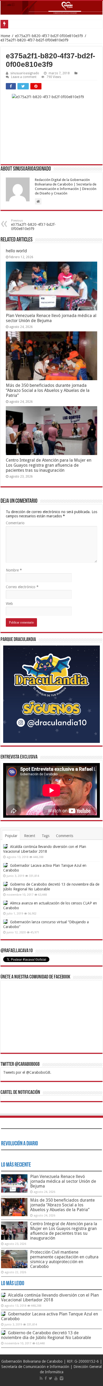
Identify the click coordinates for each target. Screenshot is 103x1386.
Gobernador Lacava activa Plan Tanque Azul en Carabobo (49, 1316)
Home (5, 36)
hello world (16, 250)
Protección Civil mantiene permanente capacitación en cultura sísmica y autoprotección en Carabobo (64, 1259)
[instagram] (61, 1378)
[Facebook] (45, 1378)
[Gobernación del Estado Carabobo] (51, 8)
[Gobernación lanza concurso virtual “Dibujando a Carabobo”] (5, 922)
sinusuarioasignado (24, 73)
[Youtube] (56, 1378)
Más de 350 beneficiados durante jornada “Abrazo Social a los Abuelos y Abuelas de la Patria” (48, 390)
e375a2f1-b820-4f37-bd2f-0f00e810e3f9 (49, 36)
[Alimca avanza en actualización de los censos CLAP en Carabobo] (5, 903)
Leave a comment (23, 77)
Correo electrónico (22, 587)
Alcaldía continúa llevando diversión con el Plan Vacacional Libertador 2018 (50, 1297)
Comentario (15, 523)
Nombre (14, 570)
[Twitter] (50, 1378)
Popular (11, 836)
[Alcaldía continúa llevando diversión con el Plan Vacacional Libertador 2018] (5, 846)
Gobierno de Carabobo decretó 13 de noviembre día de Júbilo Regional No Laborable (46, 1335)
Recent (29, 836)
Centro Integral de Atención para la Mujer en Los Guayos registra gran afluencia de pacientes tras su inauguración (48, 465)
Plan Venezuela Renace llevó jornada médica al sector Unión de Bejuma (51, 318)
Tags (45, 836)
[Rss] (41, 1378)
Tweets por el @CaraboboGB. (27, 1072)
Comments (64, 836)
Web (9, 603)
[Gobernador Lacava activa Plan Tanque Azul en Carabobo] (5, 865)
